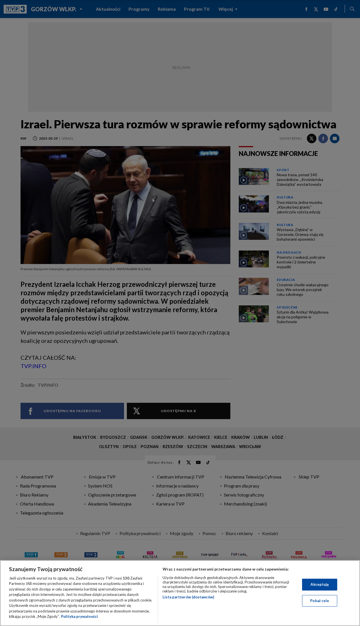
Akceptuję (319, 584)
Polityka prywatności (79, 616)
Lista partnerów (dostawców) (188, 597)
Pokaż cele (319, 600)
